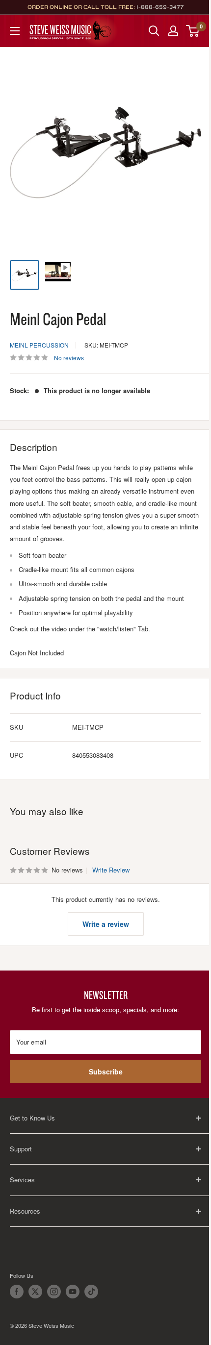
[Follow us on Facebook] (17, 1291)
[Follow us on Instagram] (54, 1291)
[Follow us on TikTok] (91, 1291)
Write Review (111, 869)
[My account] (173, 30)
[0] (193, 31)
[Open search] (154, 30)
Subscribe (106, 1071)
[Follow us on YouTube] (72, 1291)
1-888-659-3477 (160, 6)
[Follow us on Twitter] (35, 1291)
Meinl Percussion (39, 345)
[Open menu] (15, 31)
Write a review (105, 924)
